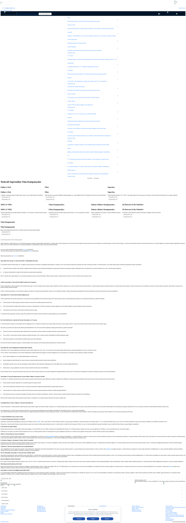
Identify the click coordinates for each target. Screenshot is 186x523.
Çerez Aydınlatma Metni (171, 512)
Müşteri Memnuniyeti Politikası (8, 510)
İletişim (2, 512)
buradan (25, 249)
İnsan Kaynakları (4, 511)
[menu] (93, 495)
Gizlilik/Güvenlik (5, 521)
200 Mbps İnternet (41, 508)
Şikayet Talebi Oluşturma (137, 507)
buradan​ (30, 251)
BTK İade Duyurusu (136, 511)
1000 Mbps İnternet (41, 511)
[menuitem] (93, 487)
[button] (179, 3)
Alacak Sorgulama (170, 519)
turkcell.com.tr (182, 8)
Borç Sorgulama (169, 520)
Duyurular (168, 517)
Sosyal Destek (169, 510)
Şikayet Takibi (135, 508)
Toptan (13, 8)
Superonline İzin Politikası (172, 513)
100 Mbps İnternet (41, 507)
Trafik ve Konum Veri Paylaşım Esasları (175, 515)
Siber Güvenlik (169, 511)
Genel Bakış (3, 507)
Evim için (5, 8)
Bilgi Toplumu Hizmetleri (6, 513)
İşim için (10, 8)
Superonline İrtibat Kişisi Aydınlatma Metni (175, 507)
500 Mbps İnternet (41, 510)
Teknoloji (3, 508)
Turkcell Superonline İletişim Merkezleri (175, 516)
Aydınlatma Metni (170, 508)
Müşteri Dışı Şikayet (136, 510)
